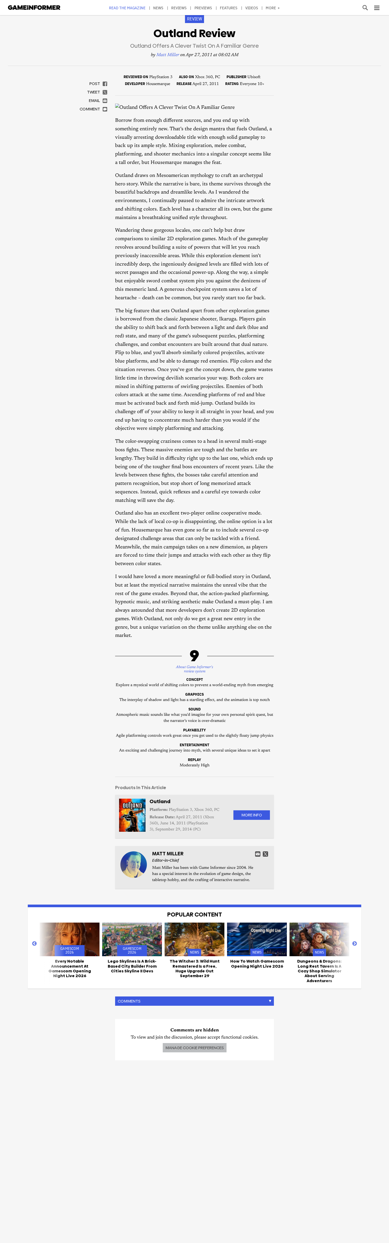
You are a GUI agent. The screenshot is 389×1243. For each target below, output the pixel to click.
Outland (160, 801)
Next (354, 943)
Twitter (265, 854)
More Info (251, 815)
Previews (203, 7)
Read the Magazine (127, 7)
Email (257, 854)
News (158, 7)
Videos (251, 7)
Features (229, 7)
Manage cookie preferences (194, 1047)
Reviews (179, 7)
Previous (34, 943)
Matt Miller (167, 55)
